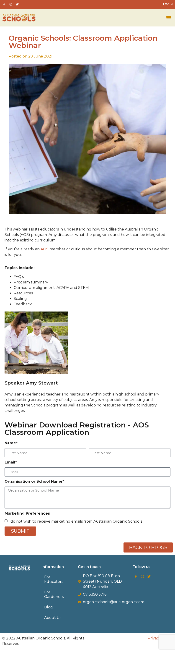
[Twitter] (149, 576)
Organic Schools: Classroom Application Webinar (83, 42)
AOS (45, 249)
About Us (52, 617)
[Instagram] (142, 576)
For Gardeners (54, 594)
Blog (48, 607)
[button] (168, 17)
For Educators (53, 579)
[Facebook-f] (136, 576)
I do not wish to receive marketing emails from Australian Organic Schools (75, 521)
